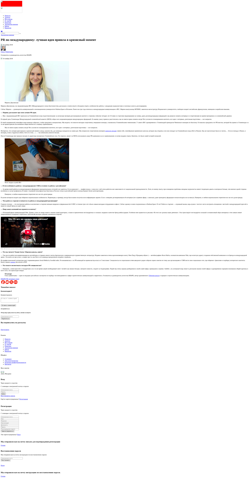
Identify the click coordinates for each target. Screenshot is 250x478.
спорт (17, 279)
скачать (12, 262)
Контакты (8, 364)
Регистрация (23, 399)
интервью (11, 279)
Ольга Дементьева (7, 52)
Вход (19, 434)
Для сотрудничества (11, 361)
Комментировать (6, 295)
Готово (3, 445)
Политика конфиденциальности (15, 362)
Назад (3, 465)
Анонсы (7, 17)
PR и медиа (8, 19)
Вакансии (8, 28)
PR (7, 279)
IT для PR (8, 21)
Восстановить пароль (8, 396)
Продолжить (5, 329)
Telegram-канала (154, 275)
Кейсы (7, 26)
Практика (8, 22)
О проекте (8, 359)
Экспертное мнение (11, 24)
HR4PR (3, 279)
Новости (7, 15)
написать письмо (111, 131)
